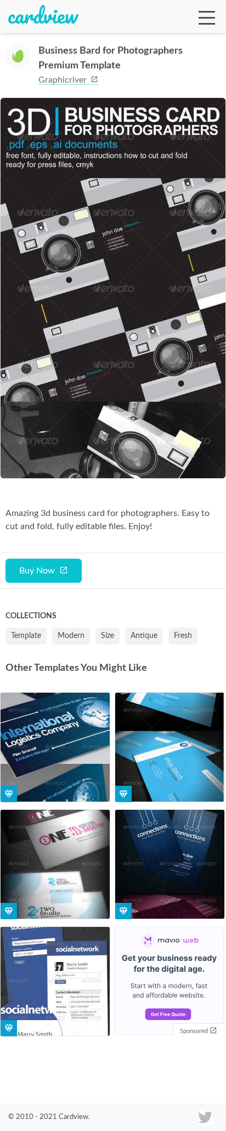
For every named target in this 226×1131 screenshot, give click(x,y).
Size (107, 636)
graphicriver (63, 80)
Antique (144, 636)
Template (26, 636)
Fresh (183, 636)
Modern (71, 636)
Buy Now (37, 570)
